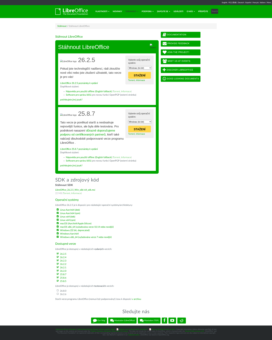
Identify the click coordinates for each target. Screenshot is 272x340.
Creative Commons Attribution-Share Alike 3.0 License (109, 331)
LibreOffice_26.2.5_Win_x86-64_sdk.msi (75, 190)
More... (269, 2)
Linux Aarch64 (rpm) (70, 213)
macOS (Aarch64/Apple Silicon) (75, 223)
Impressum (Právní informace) (66, 329)
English (224, 2)
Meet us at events (178, 61)
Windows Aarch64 (69, 234)
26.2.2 (63, 264)
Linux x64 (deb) (67, 217)
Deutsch (241, 2)
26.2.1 (63, 267)
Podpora (147, 11)
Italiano (262, 2)
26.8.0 (63, 291)
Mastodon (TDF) (151, 321)
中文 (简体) (233, 2)
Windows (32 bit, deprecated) (75, 230)
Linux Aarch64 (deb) (70, 210)
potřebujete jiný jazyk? (71, 100)
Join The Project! (178, 52)
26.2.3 (63, 261)
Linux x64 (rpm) (67, 220)
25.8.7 (63, 274)
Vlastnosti (101, 11)
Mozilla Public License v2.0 (194, 331)
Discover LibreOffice (179, 69)
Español (248, 2)
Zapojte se (162, 11)
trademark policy (134, 335)
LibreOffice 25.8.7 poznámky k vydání (79, 149)
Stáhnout (131, 11)
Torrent (131, 80)
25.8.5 (63, 281)
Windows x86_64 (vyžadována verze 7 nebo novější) (86, 237)
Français (256, 2)
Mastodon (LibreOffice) (124, 321)
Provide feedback (178, 43)
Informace (140, 80)
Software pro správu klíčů (78, 95)
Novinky (117, 11)
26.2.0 (63, 271)
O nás (190, 11)
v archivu (136, 299)
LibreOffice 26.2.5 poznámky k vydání (79, 83)
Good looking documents (182, 78)
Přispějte (203, 11)
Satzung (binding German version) (163, 329)
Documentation (176, 34)
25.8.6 (63, 278)
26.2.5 (63, 254)
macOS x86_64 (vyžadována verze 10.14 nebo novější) (87, 227)
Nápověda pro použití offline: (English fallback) (89, 91)
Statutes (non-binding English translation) (133, 329)
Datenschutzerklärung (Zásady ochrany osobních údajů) (96, 329)
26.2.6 (63, 294)
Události (178, 11)
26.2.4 (63, 257)
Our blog (101, 321)
